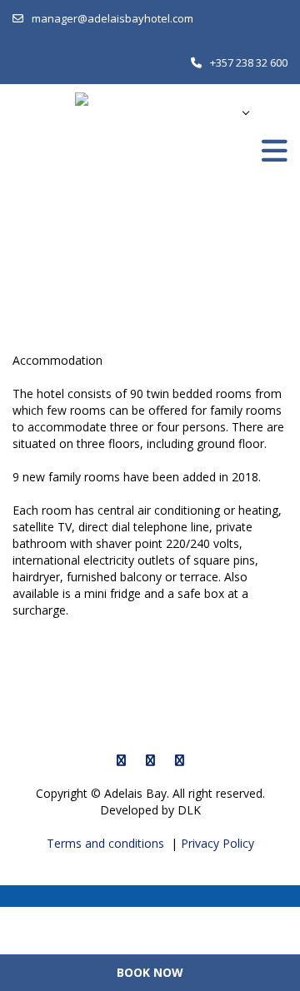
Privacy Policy (217, 843)
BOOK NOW (150, 972)
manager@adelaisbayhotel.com (112, 18)
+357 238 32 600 (249, 62)
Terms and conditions (107, 843)
